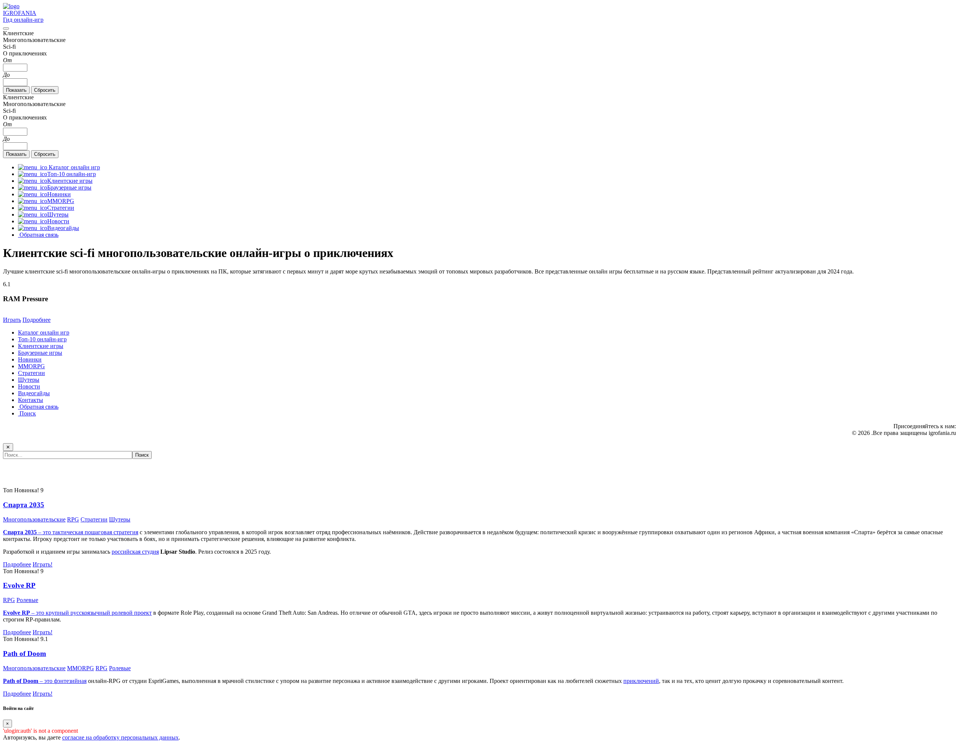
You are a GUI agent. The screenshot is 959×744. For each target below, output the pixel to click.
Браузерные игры (40, 353)
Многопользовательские (34, 519)
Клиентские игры (40, 346)
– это (28, 681)
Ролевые (27, 600)
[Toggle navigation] (6, 28)
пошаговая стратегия (111, 532)
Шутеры (28, 379)
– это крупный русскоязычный (57, 613)
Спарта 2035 (23, 505)
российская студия (135, 551)
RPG (73, 519)
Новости (29, 386)
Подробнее (36, 320)
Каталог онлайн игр (43, 332)
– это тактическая (44, 532)
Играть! (42, 564)
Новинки (30, 359)
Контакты (30, 400)
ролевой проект (132, 613)
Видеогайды (34, 393)
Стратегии (31, 373)
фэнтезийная (70, 681)
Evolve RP (19, 585)
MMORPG (31, 366)
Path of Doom (24, 653)
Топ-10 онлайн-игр (42, 339)
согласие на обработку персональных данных (120, 737)
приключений (641, 681)
